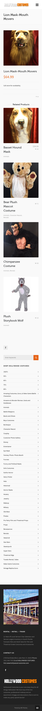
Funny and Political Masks (12, 464)
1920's (6, 372)
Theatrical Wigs (9, 555)
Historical (7, 486)
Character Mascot (16, 215)
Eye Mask (7, 451)
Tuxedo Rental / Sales (11, 560)
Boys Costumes (9, 420)
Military (6, 507)
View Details (21, 129)
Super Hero (7, 551)
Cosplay (6, 433)
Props (6, 525)
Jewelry (6, 499)
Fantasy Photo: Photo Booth (13, 455)
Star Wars (7, 542)
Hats (5, 481)
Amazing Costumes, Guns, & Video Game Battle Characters (20, 395)
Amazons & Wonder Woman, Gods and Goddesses (17, 401)
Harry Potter (8, 477)
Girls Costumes (9, 468)
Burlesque (7, 425)
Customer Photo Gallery (12, 438)
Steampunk (8, 547)
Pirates (6, 516)
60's (5, 380)
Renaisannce (8, 529)
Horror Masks (8, 490)
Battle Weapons (9, 412)
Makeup (6, 503)
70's (5, 385)
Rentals (6, 217)
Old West (7, 512)
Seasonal (7, 538)
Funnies (6, 460)
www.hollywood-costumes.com (18, 663)
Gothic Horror (8, 473)
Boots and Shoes (9, 416)
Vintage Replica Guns (11, 568)
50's (5, 376)
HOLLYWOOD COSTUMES (26, 661)
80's (5, 389)
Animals (6, 156)
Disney (6, 442)
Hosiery (6, 494)
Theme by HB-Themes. (21, 708)
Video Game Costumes (11, 564)
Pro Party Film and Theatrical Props (16, 520)
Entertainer (7, 447)
